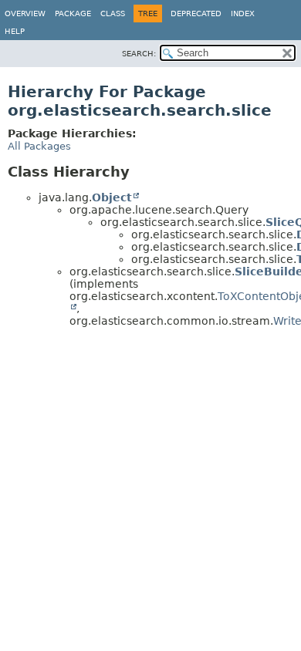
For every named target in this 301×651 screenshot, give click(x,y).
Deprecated (196, 13)
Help (15, 31)
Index (243, 13)
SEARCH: (139, 53)
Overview (25, 13)
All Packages (39, 146)
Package (73, 13)
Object (112, 197)
